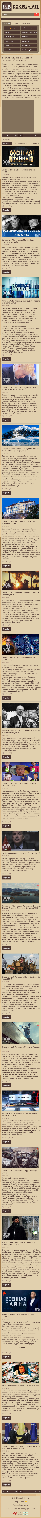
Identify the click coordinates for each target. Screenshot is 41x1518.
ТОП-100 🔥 (10, 28)
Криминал (9, 45)
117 (35, 135)
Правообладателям (20, 1505)
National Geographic (29, 28)
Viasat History (27, 50)
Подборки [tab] (7, 23)
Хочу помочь (19, 1501)
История (26, 41)
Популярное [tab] (25, 23)
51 (25, 135)
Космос (8, 50)
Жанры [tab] (15, 23)
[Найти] (36, 14)
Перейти (6, 210)
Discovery (26, 45)
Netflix (25, 37)
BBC (7, 32)
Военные (9, 41)
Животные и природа (29, 32)
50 (20, 135)
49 (16, 135)
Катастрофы (9, 37)
